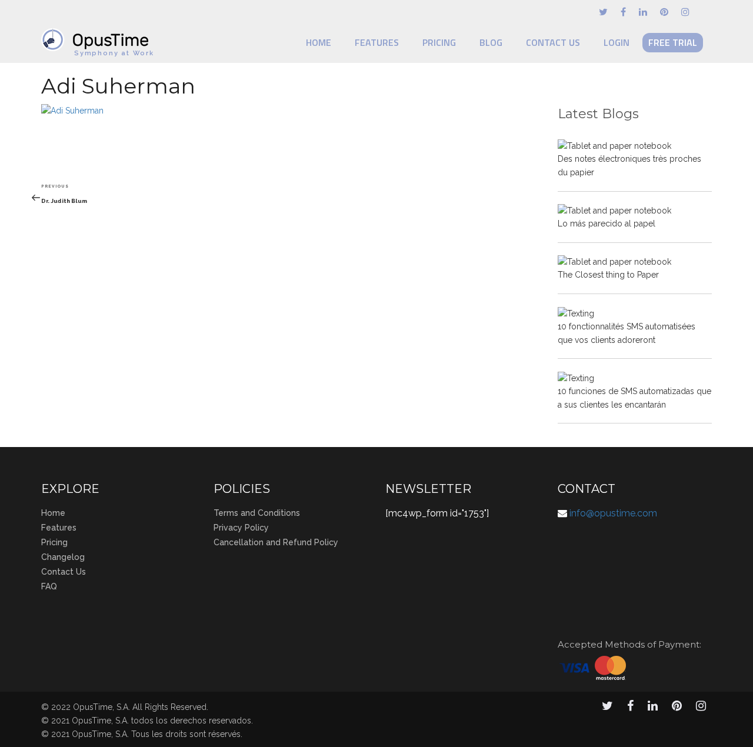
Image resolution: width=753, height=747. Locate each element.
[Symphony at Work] (97, 34)
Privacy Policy (241, 527)
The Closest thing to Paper (608, 274)
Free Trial (672, 42)
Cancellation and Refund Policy (276, 542)
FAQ (49, 586)
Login (616, 42)
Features (377, 42)
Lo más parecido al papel (606, 223)
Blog (490, 42)
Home (318, 42)
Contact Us (553, 42)
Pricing (439, 42)
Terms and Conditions (257, 513)
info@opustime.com (613, 513)
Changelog (63, 557)
